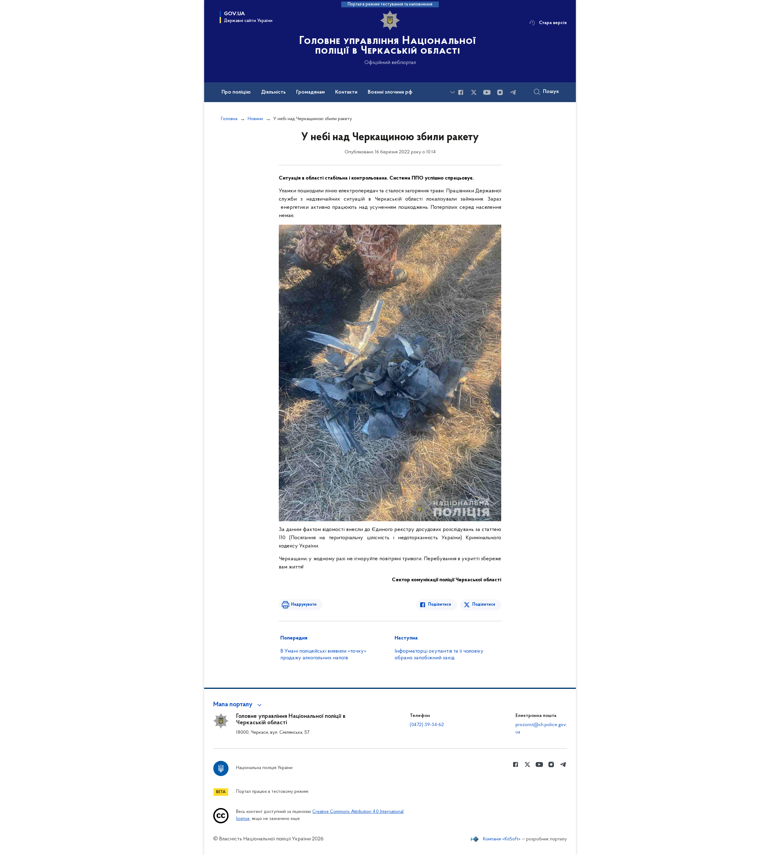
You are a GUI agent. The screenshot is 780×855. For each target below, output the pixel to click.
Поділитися (439, 604)
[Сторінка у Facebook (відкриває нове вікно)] (460, 92)
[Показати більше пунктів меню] (452, 92)
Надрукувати (304, 604)
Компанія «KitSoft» (502, 839)
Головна (229, 118)
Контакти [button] (346, 92)
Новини (255, 118)
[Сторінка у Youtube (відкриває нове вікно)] (487, 92)
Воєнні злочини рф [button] (390, 92)
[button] (238, 704)
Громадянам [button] (310, 92)
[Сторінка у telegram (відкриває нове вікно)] (513, 92)
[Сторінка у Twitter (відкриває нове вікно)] (473, 92)
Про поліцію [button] (236, 92)
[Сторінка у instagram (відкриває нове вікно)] (500, 92)
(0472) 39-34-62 (427, 724)
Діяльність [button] (273, 92)
